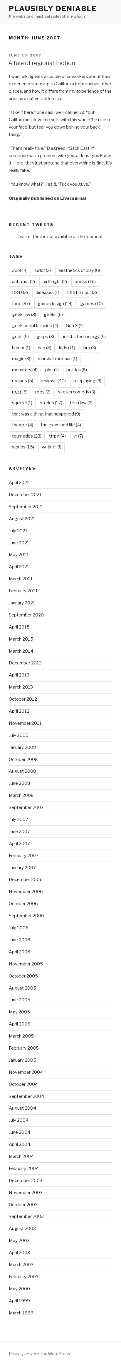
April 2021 (19, 566)
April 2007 (19, 843)
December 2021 (25, 494)
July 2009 (18, 735)
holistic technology (84, 336)
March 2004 (21, 1156)
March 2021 (21, 578)
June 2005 (19, 1000)
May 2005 (19, 1012)
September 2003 (26, 1216)
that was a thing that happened (46, 414)
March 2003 (21, 1264)
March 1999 (21, 1313)
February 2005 (24, 1048)
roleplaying (87, 380)
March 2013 (21, 687)
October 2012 (23, 699)
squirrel (22, 402)
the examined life (61, 425)
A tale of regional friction (41, 63)
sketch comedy (76, 392)
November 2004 (26, 1072)
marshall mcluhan (57, 358)
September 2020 (26, 615)
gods (20, 336)
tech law (81, 402)
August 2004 (22, 1108)
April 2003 (19, 1252)
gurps (45, 336)
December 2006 (26, 879)
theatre (22, 425)
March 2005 (21, 1036)
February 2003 (23, 1276)
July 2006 (18, 927)
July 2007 (18, 819)
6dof (43, 270)
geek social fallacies (35, 325)
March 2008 (21, 795)
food (21, 303)
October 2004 (23, 1084)
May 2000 (19, 1288)
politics (76, 370)
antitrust (23, 281)
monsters (25, 370)
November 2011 (25, 723)
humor (21, 347)
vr (78, 436)
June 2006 (19, 940)
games (91, 303)
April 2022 (19, 482)
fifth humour (82, 292)
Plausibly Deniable (53, 8)
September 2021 (26, 506)
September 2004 (26, 1096)
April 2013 (19, 675)
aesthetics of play (79, 270)
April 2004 (19, 1144)
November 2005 (26, 964)
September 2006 (26, 915)
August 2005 (22, 988)
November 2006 (26, 891)
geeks (53, 314)
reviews (53, 380)
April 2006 (19, 952)
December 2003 (25, 1180)
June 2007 (19, 831)
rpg (20, 392)
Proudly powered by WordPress (39, 1353)
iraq (44, 347)
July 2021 (18, 530)
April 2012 (19, 711)
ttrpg (57, 436)
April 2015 (19, 627)
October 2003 (23, 1204)
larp (89, 347)
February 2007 (23, 855)
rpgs (43, 392)
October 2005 (23, 976)
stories (51, 402)
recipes (22, 380)
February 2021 (23, 591)
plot (52, 370)
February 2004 (24, 1168)
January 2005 (22, 1060)
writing (51, 447)
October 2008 (23, 759)
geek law (24, 314)
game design (55, 303)
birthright (55, 281)
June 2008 (19, 783)
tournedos (26, 436)
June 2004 (19, 1132)
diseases (47, 292)
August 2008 (22, 771)
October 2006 (23, 903)
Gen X (75, 325)
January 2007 (22, 867)
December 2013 (25, 663)
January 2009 (22, 747)
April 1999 (19, 1301)
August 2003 (22, 1228)
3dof (20, 270)
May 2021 (19, 554)
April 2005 (19, 1024)
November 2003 (26, 1192)
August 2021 (22, 518)
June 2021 (19, 543)
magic (21, 358)
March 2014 (21, 651)
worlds (23, 447)
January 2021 (22, 603)
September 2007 (26, 807)
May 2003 (19, 1240)
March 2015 (21, 639)
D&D (20, 292)
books (85, 281)
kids (67, 347)
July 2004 (18, 1120)
